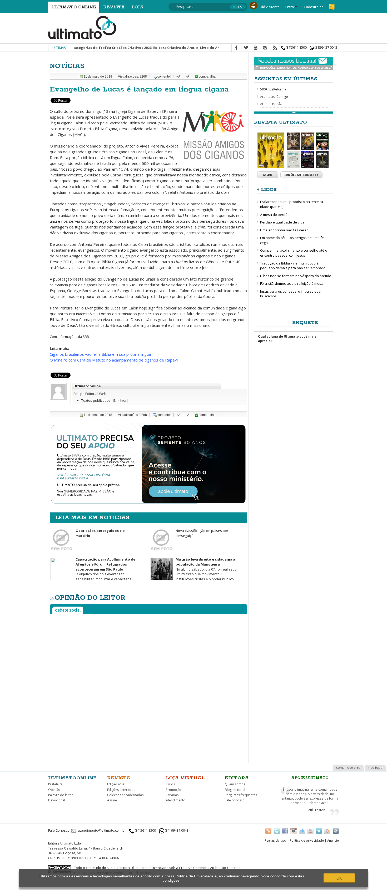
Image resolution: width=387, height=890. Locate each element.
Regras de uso (275, 840)
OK (339, 878)
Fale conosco (235, 800)
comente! (164, 76)
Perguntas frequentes (241, 795)
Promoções (174, 789)
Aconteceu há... (271, 103)
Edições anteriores (121, 789)
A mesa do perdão (275, 214)
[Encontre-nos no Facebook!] (285, 831)
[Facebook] (236, 48)
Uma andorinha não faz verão (284, 230)
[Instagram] (265, 48)
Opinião (54, 789)
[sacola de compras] (332, 4)
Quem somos (235, 784)
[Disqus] (148, 684)
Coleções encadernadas (125, 795)
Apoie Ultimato (310, 778)
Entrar (290, 6)
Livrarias (172, 795)
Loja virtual (185, 778)
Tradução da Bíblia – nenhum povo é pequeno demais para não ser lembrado (292, 266)
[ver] (124, 400)
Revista (114, 7)
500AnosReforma (273, 89)
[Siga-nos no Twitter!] (277, 831)
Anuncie (333, 840)
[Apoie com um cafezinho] (253, 5)
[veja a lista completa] (293, 112)
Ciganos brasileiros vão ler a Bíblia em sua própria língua (100, 354)
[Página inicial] (82, 27)
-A (187, 76)
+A (178, 76)
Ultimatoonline (87, 386)
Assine (267, 175)
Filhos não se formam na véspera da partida (295, 275)
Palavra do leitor (60, 795)
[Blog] (336, 831)
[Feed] (275, 48)
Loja (137, 7)
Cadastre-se (314, 6)
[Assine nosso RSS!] (268, 831)
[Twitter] (246, 48)
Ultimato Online (73, 7)
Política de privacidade (307, 840)
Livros (170, 784)
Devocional (56, 800)
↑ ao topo (375, 767)
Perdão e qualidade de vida (282, 222)
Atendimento (175, 800)
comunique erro (348, 767)
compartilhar (207, 76)
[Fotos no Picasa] (327, 831)
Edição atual (116, 784)
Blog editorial (235, 789)
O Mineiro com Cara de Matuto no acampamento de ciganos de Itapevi (114, 360)
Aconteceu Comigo (274, 96)
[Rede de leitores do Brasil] (302, 831)
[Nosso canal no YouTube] (310, 831)
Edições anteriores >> (301, 175)
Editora (237, 778)
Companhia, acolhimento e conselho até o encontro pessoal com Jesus (293, 253)
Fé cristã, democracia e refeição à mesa (291, 283)
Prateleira (55, 784)
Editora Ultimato (131, 867)
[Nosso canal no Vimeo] (319, 831)
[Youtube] (255, 48)
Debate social (68, 610)
